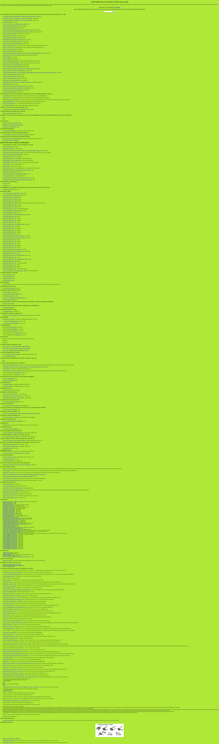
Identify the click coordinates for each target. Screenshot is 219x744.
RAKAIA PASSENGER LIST (8, 105)
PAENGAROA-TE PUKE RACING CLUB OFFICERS (13, 397)
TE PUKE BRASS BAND (8, 384)
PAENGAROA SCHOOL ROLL (9, 508)
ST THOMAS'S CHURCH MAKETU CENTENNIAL (13, 601)
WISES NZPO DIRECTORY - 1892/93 (10, 204)
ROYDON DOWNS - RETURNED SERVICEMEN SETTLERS (15, 653)
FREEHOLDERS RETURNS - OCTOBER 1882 (12, 158)
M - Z (4, 361)
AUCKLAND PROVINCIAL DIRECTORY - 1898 (12, 210)
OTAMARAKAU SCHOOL (8, 552)
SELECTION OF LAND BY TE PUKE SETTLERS (12, 154)
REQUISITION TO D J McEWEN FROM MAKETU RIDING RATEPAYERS (17, 179)
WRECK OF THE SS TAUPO (8, 47)
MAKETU (5, 716)
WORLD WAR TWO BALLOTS (9, 495)
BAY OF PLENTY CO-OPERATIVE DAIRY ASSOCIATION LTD (15, 622)
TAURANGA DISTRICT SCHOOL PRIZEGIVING (12, 43)
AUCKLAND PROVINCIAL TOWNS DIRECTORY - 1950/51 (15, 270)
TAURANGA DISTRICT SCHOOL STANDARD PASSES (14, 70)
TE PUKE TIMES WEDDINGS (11, 327)
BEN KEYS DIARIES (7, 284)
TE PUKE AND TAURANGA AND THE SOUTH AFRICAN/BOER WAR (17, 464)
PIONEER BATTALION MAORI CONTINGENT (12, 138)
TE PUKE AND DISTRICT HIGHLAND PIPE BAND (13, 432)
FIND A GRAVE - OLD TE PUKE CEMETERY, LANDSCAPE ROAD (16, 346)
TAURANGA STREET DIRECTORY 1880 (11, 60)
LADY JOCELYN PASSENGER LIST (12, 99)
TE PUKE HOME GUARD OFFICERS (10, 497)
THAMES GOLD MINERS (8, 720)
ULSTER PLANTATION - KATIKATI (10, 35)
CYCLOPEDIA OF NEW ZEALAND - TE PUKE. (12, 572)
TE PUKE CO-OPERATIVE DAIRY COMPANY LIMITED (14, 440)
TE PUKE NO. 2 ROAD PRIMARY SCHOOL (11, 532)
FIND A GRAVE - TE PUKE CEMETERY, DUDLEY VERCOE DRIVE (16, 348)
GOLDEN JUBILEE (6, 368)
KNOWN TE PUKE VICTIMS (8, 303)
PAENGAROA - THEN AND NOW (9, 583)
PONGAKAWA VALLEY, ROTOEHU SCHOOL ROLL (13, 517)
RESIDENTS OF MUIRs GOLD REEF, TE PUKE (12, 249)
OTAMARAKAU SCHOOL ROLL (9, 507)
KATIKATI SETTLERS (7, 22)
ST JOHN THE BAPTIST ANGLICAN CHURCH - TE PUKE (15, 370)
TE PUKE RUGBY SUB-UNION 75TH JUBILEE (12, 620)
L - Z (6, 342)
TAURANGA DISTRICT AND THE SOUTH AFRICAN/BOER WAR (16, 134)
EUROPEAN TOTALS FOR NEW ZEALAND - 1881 (13, 124)
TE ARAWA (5, 183)
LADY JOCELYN (6, 97)
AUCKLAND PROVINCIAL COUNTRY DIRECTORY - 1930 (15, 255)
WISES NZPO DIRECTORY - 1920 (9, 239)
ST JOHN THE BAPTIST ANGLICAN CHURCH (12, 609)
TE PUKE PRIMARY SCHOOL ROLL (10, 162)
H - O (4, 118)
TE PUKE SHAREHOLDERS (8, 307)
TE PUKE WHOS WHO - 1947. (9, 276)
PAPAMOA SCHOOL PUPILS (8, 515)
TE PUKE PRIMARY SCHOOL (9, 628)
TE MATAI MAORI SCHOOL (8, 605)
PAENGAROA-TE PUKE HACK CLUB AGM (12, 395)
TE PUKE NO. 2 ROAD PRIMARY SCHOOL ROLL (13, 531)
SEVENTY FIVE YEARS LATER (9, 597)
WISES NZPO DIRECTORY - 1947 (9, 264)
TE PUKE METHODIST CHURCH (9, 591)
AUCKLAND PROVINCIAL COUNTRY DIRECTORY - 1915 (15, 235)
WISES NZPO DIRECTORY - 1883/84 (10, 197)
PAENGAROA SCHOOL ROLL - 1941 (10, 512)
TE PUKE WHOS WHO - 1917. (9, 274)
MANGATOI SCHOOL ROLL (8, 504)
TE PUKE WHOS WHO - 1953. (9, 278)
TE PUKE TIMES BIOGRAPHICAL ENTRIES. (12, 354)
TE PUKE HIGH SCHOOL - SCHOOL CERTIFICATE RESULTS (15, 529)
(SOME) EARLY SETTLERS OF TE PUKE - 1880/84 (13, 152)
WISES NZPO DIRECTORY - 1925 (9, 253)
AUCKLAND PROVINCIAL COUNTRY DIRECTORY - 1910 (15, 224)
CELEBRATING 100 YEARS (8, 742)
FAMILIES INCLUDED (7, 690)
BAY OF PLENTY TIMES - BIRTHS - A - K (12, 321)
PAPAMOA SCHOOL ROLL (8, 514)
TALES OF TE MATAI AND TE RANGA (11, 640)
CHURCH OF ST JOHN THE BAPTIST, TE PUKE (12, 364)
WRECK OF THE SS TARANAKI (9, 45)
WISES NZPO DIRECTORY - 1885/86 (10, 199)
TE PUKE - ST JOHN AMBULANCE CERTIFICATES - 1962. (14, 297)
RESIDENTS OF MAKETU (8, 148)
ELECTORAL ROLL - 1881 (8, 156)
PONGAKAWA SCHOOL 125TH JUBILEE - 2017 (12, 417)
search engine (106, 12)
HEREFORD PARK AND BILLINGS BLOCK (11, 651)
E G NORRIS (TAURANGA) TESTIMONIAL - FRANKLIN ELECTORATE (17, 18)
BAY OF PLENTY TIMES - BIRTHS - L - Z (12, 323)
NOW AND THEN (6, 614)
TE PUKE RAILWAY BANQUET (9, 288)
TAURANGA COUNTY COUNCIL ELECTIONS (12, 41)
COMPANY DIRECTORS (8, 448)
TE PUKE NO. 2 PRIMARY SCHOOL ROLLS (12, 530)
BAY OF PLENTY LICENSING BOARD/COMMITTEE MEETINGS (16, 31)
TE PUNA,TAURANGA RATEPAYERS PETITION (13, 66)
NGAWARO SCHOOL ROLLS (9, 506)
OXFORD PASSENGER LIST (8, 101)
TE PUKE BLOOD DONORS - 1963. (10, 299)
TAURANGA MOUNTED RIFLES (9, 130)
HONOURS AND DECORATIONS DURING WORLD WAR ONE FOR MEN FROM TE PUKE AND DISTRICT (24, 474)
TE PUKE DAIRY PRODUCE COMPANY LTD (12, 436)
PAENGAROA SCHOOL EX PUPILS (10, 493)
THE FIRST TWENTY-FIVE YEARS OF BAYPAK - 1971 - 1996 (15, 649)
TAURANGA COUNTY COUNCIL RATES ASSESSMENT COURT (16, 109)
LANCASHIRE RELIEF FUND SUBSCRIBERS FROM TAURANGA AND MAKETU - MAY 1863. (22, 16)
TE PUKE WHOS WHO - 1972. (9, 280)
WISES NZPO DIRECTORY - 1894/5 (10, 208)
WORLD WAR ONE (7, 470)
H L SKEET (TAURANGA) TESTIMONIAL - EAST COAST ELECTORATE (17, 20)
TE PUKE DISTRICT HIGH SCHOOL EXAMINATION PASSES (15, 524)
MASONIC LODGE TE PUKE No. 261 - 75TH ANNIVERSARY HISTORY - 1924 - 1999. (20, 663)
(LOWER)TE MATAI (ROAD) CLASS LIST (11, 520)
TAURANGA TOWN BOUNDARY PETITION (12, 78)
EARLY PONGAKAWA (7, 580)
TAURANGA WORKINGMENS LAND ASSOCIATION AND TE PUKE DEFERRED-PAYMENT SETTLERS (24, 53)
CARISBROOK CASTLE (8, 95)
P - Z (4, 119)
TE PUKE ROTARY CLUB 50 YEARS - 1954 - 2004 (13, 673)
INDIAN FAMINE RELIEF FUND (9, 33)
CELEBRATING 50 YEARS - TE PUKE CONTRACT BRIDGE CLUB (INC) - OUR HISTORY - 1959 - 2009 (23, 686)
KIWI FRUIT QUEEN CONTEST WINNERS (11, 738)
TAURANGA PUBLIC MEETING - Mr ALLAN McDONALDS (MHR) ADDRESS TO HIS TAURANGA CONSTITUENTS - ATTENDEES (29, 72)
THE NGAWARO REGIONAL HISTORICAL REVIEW (13, 674)
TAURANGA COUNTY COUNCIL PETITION (12, 80)
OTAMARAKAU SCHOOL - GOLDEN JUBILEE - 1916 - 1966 (15, 595)
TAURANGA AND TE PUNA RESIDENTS (11, 62)
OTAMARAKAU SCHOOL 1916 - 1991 (10, 638)
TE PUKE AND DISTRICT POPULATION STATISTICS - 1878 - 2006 (16, 453)
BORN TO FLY (6, 667)
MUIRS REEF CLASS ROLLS (8, 505)
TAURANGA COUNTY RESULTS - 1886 (11, 126)
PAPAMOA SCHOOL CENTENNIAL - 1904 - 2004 (12, 671)
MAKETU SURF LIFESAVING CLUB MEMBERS (12, 421)
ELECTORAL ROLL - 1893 (8, 168)
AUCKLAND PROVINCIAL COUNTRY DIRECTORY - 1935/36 (15, 259)
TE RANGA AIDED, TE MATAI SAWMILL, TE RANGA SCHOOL (16, 556)
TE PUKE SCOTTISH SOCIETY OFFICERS (11, 405)
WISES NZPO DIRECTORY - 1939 (9, 261)
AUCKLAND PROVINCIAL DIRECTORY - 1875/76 (13, 26)
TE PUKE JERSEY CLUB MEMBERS (10, 409)
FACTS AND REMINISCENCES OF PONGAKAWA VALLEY (15, 607)
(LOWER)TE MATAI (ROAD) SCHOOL (10, 521)
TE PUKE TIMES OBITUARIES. (9, 356)
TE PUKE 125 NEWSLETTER (8, 566)
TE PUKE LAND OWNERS (8, 146)
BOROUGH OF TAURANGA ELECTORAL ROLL (13, 113)
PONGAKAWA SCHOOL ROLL (9, 516)
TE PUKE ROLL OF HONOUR (11, 468)
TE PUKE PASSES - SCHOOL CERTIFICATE (11, 528)
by (109, 12)
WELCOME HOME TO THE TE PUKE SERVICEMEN (13, 489)
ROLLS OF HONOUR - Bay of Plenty (10, 478)
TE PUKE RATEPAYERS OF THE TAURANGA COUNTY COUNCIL (16, 177)
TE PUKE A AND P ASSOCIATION (10, 585)
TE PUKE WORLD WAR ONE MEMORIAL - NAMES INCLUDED (16, 700)
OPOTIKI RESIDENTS (7, 57)
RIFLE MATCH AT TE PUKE (8, 458)
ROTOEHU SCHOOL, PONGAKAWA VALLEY (12, 626)
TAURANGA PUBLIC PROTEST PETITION (11, 74)
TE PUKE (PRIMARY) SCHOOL (9, 555)
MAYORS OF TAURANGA (8, 84)
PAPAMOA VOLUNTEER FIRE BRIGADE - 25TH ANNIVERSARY (16, 655)
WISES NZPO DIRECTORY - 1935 (9, 257)
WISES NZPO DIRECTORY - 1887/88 (10, 202)
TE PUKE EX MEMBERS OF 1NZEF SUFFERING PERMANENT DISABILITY (18, 476)
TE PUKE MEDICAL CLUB (8, 390)
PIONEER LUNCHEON (7, 560)
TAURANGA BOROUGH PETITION (10, 49)
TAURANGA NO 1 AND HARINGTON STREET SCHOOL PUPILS (16, 88)
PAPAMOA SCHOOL (7, 554)
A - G (4, 117)
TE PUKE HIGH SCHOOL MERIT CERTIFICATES (13, 527)
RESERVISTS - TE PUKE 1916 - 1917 (10, 472)
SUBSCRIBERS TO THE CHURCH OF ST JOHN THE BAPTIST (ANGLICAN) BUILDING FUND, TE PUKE (24, 366)
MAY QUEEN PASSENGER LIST (9, 103)
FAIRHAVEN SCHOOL (7, 624)
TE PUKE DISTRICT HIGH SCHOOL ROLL (11, 523)
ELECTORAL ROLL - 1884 (8, 166)
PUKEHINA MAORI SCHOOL (9, 593)
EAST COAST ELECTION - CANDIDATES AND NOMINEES (15, 24)
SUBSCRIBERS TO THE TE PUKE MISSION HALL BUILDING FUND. (17, 170)
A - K (6, 340)
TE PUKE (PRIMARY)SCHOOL (9, 576)
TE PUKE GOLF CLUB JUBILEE (9, 632)
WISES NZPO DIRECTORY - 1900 (9, 212)
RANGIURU (5, 618)
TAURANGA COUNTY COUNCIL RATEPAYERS (12, 64)
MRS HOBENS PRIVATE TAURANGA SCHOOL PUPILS (14, 39)
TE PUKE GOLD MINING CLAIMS (10, 171)
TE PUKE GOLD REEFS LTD (8, 175)
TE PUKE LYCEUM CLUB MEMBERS (10, 428)
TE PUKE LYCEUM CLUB (8, 611)
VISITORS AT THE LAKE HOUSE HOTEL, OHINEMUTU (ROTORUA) (17, 82)
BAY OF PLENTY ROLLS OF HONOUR (11, 140)
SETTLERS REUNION (7, 311)
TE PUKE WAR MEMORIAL (8, 484)
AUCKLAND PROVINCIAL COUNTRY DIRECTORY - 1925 (15, 251)
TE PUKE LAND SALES (7, 292)
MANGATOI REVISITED (8, 634)
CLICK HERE (117, 7)
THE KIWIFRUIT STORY (8, 740)
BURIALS (18, 374)
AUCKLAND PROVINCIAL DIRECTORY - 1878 (12, 37)
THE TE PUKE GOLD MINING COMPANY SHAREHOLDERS (15, 173)
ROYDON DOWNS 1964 (7, 665)
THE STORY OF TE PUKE (8, 603)
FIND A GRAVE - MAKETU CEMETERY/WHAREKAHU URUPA (16, 350)
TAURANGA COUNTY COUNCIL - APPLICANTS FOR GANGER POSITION (18, 68)
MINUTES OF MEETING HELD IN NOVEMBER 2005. (13, 565)
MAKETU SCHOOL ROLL (8, 502)
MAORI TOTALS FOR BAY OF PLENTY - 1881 (12, 123)
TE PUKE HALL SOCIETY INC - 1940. (10, 295)
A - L (4, 360)
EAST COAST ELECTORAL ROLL (10, 51)
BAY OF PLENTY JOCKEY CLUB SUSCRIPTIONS (13, 89)
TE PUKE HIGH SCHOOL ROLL (9, 525)
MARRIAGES (19, 332)
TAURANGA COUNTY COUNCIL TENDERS (12, 55)
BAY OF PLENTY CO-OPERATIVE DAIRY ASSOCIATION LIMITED (16, 589)
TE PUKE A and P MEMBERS (8, 378)
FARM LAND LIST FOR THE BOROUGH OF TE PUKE (14, 315)
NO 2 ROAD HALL (6, 164)
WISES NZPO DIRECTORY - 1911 (9, 226)
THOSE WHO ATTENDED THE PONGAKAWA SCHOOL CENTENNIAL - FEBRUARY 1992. (21, 413)
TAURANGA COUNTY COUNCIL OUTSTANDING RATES (14, 86)
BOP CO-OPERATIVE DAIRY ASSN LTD (11, 444)
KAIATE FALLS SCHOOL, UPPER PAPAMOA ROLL (13, 501)
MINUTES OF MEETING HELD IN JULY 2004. (12, 564)
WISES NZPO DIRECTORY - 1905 (9, 216)
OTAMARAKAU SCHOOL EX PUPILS (10, 491)
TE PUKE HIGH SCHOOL (8, 486)
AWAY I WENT (6, 661)
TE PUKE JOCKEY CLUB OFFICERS (10, 394)
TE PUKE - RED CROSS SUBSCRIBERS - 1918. (12, 293)
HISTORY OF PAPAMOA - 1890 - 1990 (10, 636)
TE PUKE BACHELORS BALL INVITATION (11, 401)
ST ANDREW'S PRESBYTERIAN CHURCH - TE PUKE (14, 599)
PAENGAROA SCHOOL (7, 553)
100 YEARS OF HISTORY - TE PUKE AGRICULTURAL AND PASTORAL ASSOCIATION (20, 676)
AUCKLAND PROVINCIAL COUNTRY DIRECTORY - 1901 (15, 214)
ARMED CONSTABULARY (8, 189)
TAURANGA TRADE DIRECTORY (10, 91)
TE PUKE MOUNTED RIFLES (9, 460)
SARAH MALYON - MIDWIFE (9, 319)
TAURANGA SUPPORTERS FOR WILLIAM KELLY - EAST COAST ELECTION (19, 29)
